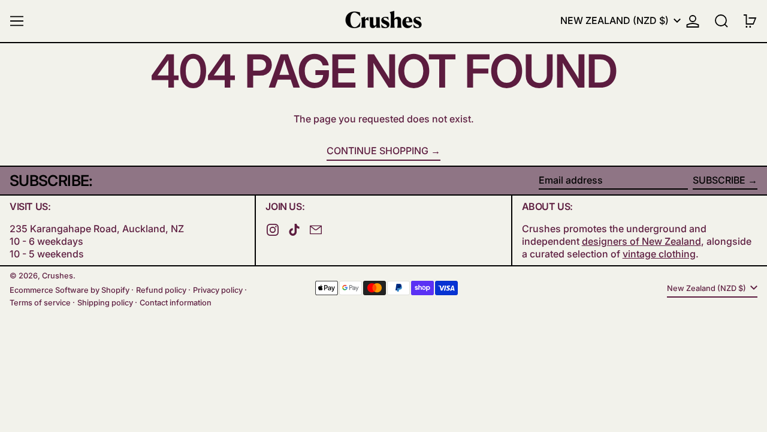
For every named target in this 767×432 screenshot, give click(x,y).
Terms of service (40, 302)
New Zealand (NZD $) (615, 20)
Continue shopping (377, 151)
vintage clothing (659, 254)
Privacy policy (218, 290)
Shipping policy (105, 302)
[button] (721, 21)
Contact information (176, 302)
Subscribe (719, 180)
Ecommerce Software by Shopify (69, 290)
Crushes (57, 275)
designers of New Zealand (641, 241)
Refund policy (161, 290)
